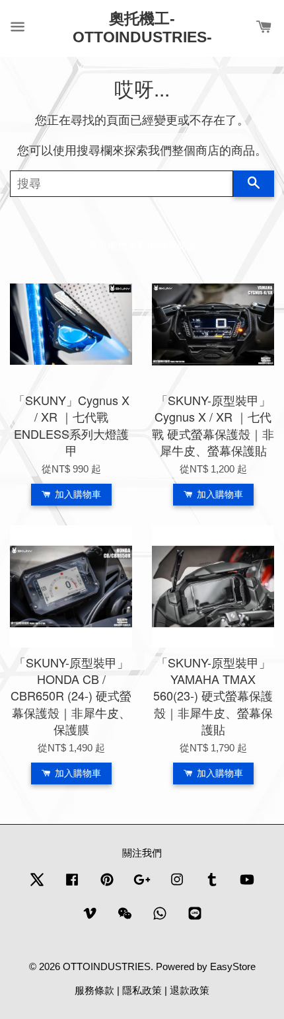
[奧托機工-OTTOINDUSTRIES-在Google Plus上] (142, 885)
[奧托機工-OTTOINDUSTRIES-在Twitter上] (37, 885)
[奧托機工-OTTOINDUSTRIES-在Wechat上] (125, 919)
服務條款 (94, 990)
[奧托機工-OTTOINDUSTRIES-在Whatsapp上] (160, 919)
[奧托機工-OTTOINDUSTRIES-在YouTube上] (247, 885)
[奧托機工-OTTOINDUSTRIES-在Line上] (195, 919)
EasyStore (233, 966)
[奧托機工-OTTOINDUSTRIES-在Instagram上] (177, 885)
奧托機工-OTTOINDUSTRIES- (142, 28)
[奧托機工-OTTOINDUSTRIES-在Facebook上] (72, 885)
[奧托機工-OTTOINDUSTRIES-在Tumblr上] (212, 885)
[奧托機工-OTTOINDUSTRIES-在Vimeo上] (90, 919)
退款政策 (189, 990)
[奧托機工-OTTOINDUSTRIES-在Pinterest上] (107, 885)
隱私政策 (142, 990)
